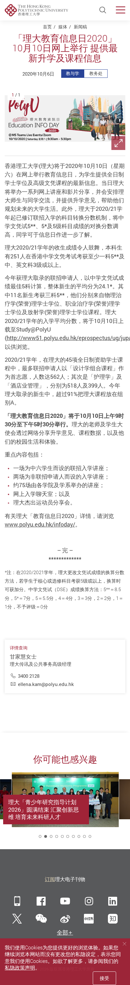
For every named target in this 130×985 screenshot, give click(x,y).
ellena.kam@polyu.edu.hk (46, 684)
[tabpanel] (65, 807)
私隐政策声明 (20, 967)
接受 (104, 978)
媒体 (62, 27)
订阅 (50, 879)
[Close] (124, 944)
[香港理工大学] (36, 10)
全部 (62, 932)
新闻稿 (80, 27)
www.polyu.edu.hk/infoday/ (40, 524)
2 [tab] (45, 836)
